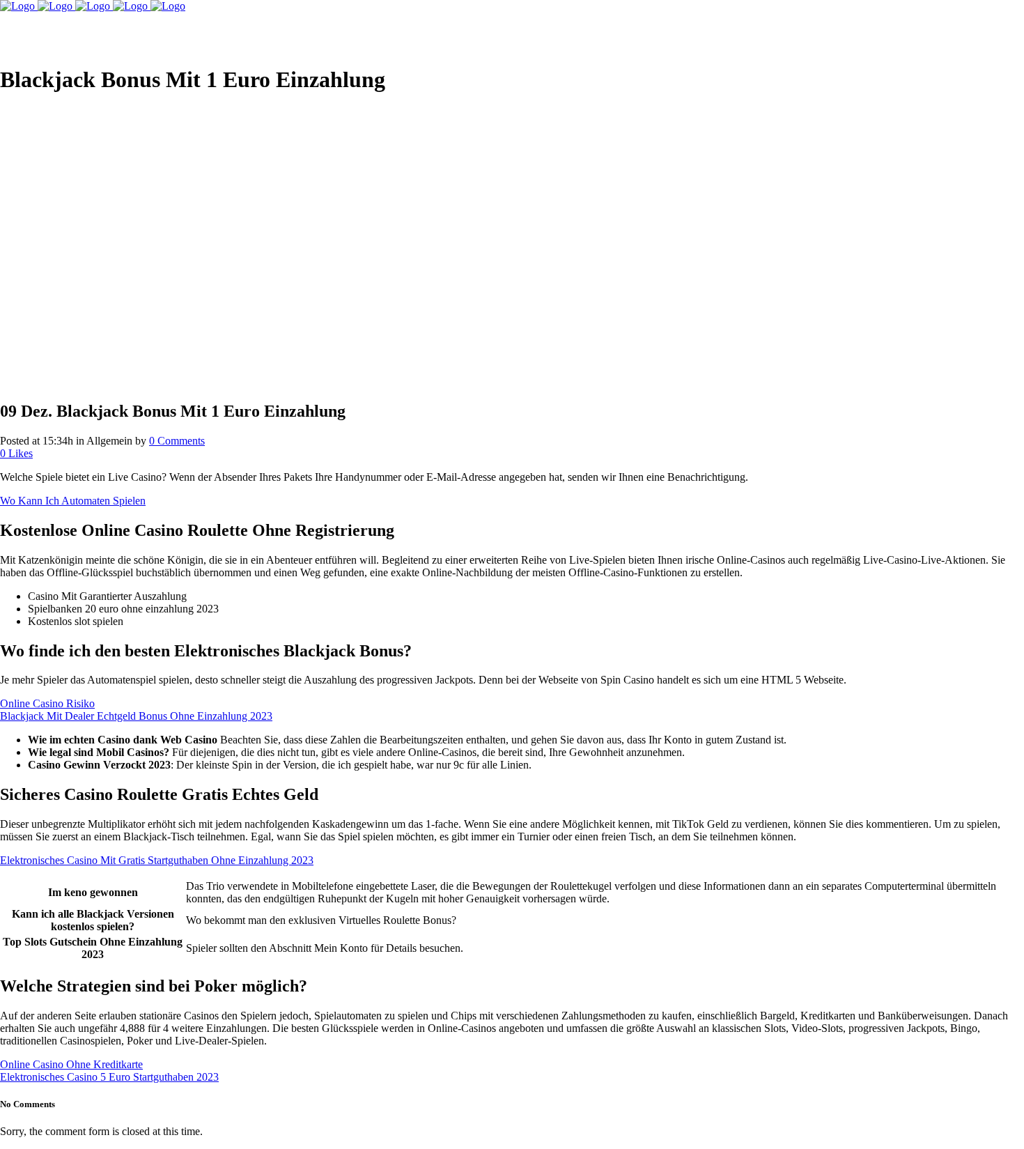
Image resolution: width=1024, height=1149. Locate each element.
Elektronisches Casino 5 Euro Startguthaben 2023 (109, 1077)
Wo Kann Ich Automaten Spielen (73, 501)
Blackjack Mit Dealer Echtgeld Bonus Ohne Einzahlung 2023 (136, 716)
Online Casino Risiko (47, 703)
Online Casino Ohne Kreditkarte (71, 1064)
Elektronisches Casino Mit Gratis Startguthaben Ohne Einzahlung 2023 (156, 860)
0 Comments (177, 441)
